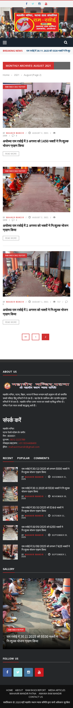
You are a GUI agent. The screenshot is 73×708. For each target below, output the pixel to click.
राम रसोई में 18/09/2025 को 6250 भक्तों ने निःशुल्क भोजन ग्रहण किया (42, 528)
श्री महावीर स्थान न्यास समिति (34, 702)
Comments (41, 458)
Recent (8, 458)
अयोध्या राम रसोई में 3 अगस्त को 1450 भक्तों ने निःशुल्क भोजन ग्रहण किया (36, 143)
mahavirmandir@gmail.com (24, 446)
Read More (11, 153)
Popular (23, 458)
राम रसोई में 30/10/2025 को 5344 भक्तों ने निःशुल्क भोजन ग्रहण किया (42, 509)
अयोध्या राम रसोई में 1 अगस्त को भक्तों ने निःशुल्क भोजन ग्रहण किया (35, 311)
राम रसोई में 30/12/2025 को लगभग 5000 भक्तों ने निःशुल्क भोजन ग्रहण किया (45, 470)
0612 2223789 (17, 439)
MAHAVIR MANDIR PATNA (23, 693)
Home (9, 690)
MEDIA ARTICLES (56, 690)
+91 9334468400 (27, 443)
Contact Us (36, 696)
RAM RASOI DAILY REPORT (15, 87)
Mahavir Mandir (15, 133)
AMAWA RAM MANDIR (50, 693)
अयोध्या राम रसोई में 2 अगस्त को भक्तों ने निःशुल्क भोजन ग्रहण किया (35, 227)
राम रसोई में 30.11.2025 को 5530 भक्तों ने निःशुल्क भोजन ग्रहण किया (46, 489)
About (19, 690)
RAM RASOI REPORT (16, 630)
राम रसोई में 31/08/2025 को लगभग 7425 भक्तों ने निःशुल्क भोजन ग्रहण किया (46, 547)
